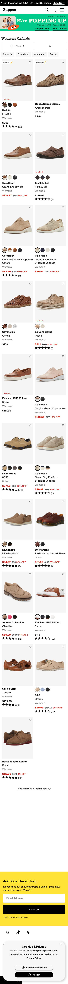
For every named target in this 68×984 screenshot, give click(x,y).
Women (38, 54)
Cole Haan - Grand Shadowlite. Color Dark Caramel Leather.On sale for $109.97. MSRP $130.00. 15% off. (17, 166)
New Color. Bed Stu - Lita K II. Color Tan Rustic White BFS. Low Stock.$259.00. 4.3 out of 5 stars (17, 93)
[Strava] (28, 932)
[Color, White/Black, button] (47, 616)
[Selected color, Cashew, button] (37, 544)
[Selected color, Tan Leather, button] (4, 326)
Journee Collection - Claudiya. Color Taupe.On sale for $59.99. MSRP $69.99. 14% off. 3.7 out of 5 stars (17, 606)
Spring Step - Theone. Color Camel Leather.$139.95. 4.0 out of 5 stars (17, 678)
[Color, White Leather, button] (14, 326)
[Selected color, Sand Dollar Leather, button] (37, 399)
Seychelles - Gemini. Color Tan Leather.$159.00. (17, 315)
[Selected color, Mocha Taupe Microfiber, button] (4, 544)
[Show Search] (46, 10)
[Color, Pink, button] (9, 616)
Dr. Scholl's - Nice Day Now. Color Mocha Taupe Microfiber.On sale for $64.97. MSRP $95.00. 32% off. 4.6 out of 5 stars (17, 533)
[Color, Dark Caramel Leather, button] (9, 250)
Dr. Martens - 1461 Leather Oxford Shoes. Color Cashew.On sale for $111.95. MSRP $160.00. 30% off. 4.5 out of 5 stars (50, 533)
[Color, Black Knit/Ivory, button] (47, 468)
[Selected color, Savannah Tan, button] (4, 468)
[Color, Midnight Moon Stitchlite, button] (42, 250)
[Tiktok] (18, 932)
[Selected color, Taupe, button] (37, 326)
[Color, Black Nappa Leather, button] (19, 468)
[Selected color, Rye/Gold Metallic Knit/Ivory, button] (37, 468)
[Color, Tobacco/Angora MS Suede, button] (14, 250)
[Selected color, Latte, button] (37, 689)
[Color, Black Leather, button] (9, 177)
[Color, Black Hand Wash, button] (9, 104)
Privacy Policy (33, 958)
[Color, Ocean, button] (42, 177)
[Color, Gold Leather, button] (9, 326)
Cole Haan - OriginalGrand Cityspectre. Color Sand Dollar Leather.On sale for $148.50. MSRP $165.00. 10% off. (50, 386)
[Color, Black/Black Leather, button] (14, 177)
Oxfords (22, 54)
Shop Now (59, 2)
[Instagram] (7, 932)
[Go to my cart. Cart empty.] (54, 10)
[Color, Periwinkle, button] (42, 689)
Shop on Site (42, 28)
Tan (52, 54)
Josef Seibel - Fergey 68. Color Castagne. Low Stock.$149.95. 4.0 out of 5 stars (50, 166)
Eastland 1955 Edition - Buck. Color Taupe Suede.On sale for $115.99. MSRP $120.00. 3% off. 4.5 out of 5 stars (17, 748)
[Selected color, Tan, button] (37, 616)
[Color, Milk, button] (42, 326)
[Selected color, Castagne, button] (37, 177)
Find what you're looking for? (32, 788)
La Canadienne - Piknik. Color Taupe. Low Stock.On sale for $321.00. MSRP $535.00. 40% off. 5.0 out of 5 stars (50, 315)
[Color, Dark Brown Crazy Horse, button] (14, 468)
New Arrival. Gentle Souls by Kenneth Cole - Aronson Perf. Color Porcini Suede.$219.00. (50, 93)
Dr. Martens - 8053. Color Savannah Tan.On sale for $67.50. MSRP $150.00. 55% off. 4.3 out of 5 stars (17, 459)
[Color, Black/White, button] (52, 616)
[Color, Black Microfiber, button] (9, 544)
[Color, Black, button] (9, 468)
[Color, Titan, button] (47, 177)
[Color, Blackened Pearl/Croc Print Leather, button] (47, 250)
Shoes (6, 54)
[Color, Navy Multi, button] (42, 616)
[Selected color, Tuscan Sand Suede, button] (4, 250)
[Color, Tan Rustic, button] (14, 104)
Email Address (14, 898)
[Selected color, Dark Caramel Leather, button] (4, 177)
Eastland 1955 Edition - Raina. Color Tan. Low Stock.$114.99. (17, 386)
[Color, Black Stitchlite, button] (52, 250)
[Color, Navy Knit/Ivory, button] (42, 468)
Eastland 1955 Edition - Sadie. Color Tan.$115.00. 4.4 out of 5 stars (50, 606)
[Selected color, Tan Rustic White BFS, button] (4, 104)
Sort (51, 46)
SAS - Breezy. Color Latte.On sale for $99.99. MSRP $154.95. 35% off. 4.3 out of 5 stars (50, 678)
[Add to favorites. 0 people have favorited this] (30, 62)
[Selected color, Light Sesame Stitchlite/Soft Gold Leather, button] (37, 250)
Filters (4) (20, 46)
